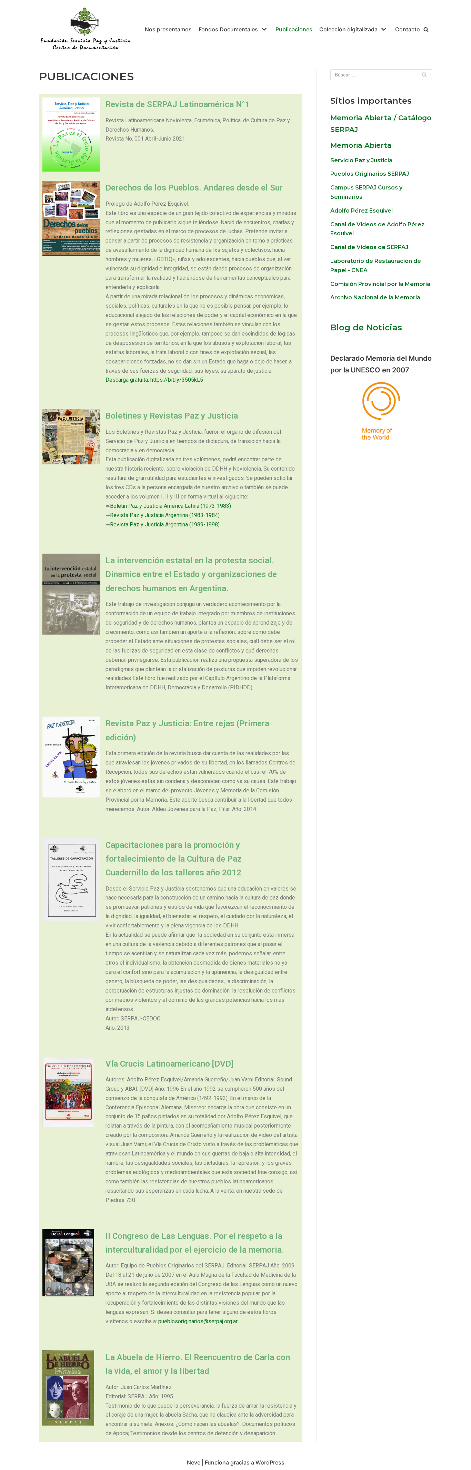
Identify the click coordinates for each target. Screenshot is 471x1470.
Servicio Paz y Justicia (361, 160)
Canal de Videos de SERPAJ (369, 247)
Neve (193, 1462)
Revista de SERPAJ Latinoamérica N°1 (178, 104)
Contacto (407, 29)
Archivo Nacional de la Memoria (375, 297)
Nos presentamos (168, 29)
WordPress (269, 1462)
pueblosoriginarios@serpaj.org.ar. (198, 1321)
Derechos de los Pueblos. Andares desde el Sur (194, 188)
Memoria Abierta (361, 145)
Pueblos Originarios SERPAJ (369, 174)
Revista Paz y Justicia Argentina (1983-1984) (165, 515)
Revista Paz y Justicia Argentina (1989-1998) (165, 524)
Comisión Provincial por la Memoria (380, 284)
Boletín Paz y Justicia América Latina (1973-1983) (170, 506)
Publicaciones (293, 29)
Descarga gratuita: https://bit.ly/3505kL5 (154, 380)
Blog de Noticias (366, 327)
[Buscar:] (381, 74)
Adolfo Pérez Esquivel (361, 210)
